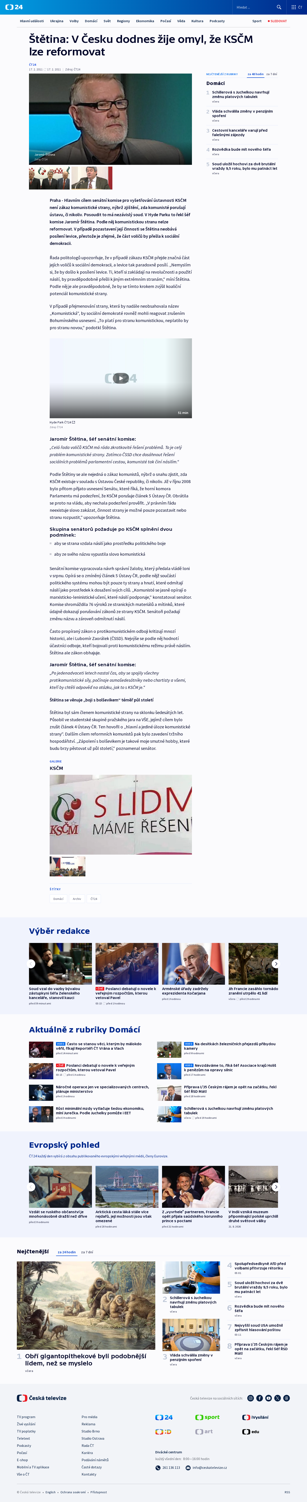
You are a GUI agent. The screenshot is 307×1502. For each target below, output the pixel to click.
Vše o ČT (23, 1474)
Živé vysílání (26, 1424)
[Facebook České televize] (259, 1398)
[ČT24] (14, 7)
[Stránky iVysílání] (255, 1417)
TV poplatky (26, 1431)
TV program (26, 1417)
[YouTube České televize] (268, 1398)
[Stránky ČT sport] (207, 1417)
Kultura (197, 21)
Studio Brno (91, 1431)
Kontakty (89, 1474)
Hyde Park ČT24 (60, 422)
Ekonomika (145, 21)
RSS (287, 1492)
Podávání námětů (95, 1460)
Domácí (91, 21)
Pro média (89, 1417)
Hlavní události (32, 21)
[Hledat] (279, 7)
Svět (107, 21)
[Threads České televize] (286, 1398)
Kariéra (87, 1452)
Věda (181, 21)
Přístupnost (99, 1492)
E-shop (22, 1460)
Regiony (123, 21)
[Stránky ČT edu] (250, 1431)
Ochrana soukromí (73, 1492)
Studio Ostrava (93, 1438)
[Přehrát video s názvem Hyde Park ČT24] (121, 378)
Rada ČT (88, 1445)
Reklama (88, 1424)
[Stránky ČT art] (204, 1431)
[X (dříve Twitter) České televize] (277, 1398)
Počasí (165, 21)
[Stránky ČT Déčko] (163, 1431)
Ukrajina (56, 21)
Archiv (77, 899)
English (50, 1492)
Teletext (23, 1438)
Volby (74, 21)
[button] (121, 378)
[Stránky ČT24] (164, 1417)
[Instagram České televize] (250, 1398)
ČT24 (32, 65)
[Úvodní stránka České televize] (42, 1398)
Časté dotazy (92, 1467)
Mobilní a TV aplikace (33, 1467)
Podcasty (217, 21)
